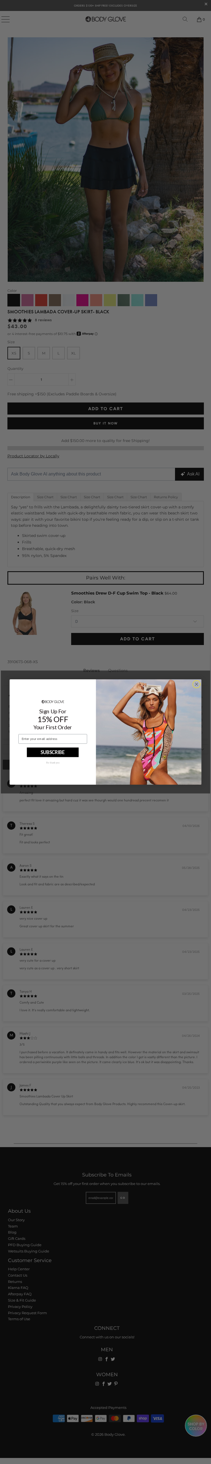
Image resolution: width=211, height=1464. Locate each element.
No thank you (52, 762)
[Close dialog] (196, 684)
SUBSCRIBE (53, 752)
